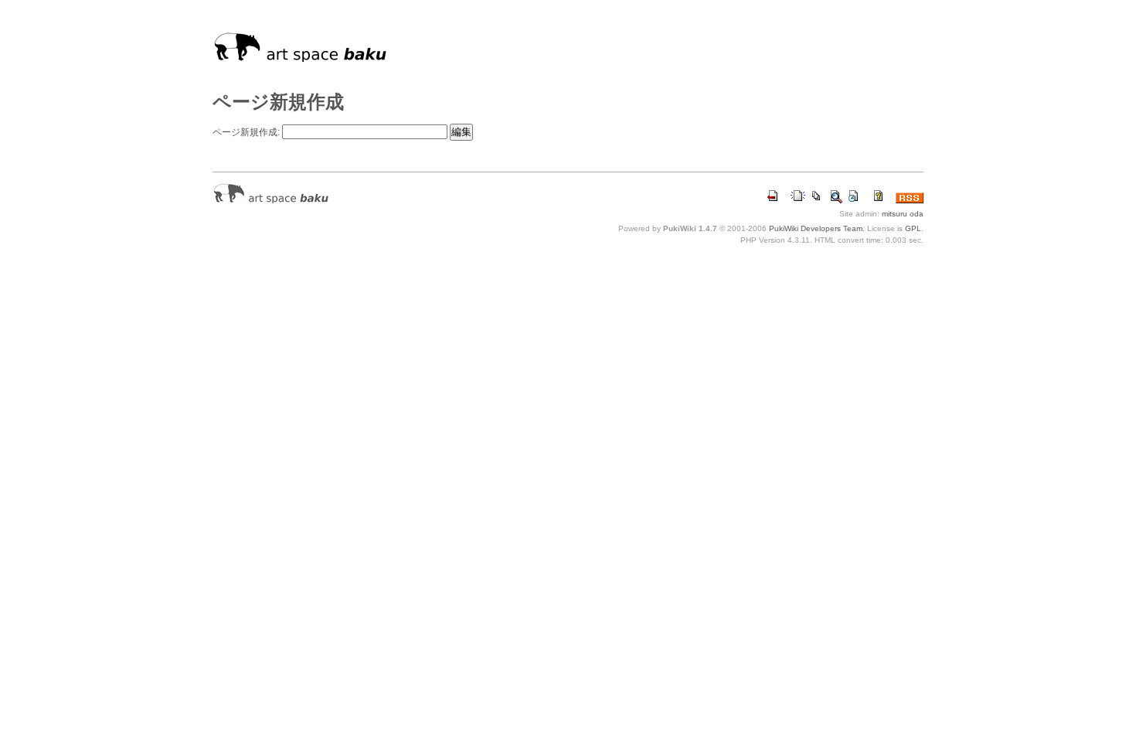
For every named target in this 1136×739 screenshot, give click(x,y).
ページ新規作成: (246, 132)
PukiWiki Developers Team (815, 228)
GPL (913, 228)
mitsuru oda (902, 213)
